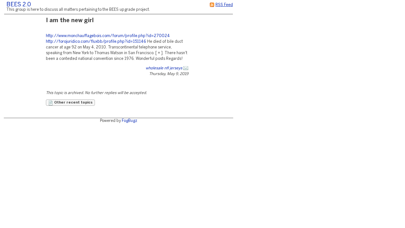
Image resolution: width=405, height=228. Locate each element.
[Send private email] (185, 68)
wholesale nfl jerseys (164, 68)
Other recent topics (73, 102)
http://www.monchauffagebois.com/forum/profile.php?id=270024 (108, 36)
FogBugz (129, 121)
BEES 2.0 (18, 5)
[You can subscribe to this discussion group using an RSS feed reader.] (212, 5)
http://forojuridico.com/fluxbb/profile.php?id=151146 (96, 41)
